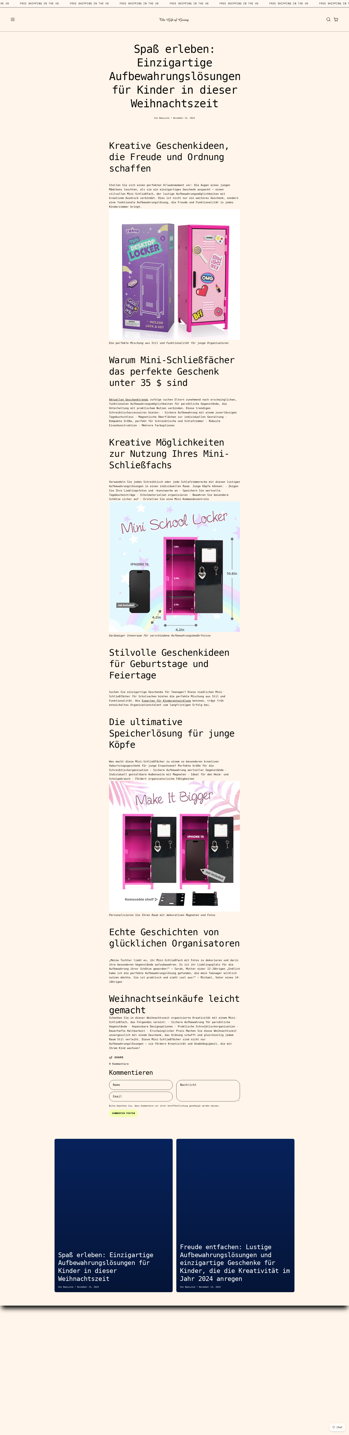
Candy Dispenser (57, 1327)
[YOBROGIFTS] (174, 19)
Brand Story (208, 1327)
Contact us (141, 1321)
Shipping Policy (141, 1349)
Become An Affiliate (141, 1332)
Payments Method (141, 1338)
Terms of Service (141, 1344)
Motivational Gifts (57, 1361)
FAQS (208, 1338)
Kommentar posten (123, 1113)
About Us (207, 1321)
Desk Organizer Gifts (57, 1338)
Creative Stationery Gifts (57, 1332)
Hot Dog (57, 1321)
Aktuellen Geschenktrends (128, 399)
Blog (208, 1332)
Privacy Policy (207, 1344)
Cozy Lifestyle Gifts (57, 1344)
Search (141, 1327)
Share (119, 1057)
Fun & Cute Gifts (57, 1355)
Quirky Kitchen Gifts (57, 1349)
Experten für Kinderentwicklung (166, 700)
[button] (328, 19)
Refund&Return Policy (141, 1355)
